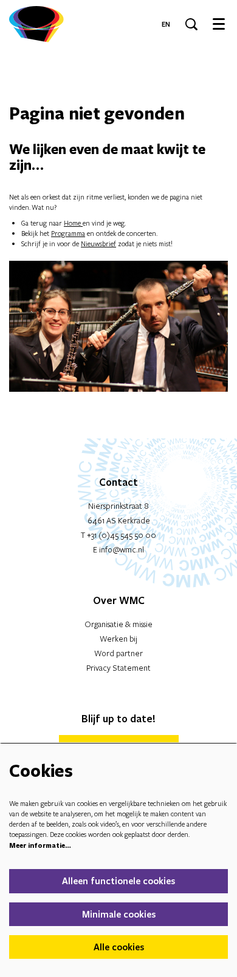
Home (73, 222)
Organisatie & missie (118, 624)
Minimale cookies (119, 914)
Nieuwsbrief (98, 243)
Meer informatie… (40, 845)
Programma (68, 233)
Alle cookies (119, 947)
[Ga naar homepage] (36, 24)
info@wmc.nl (121, 549)
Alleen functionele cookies (118, 881)
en (166, 24)
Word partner (118, 653)
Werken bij (118, 638)
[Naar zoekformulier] (191, 24)
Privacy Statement (118, 667)
